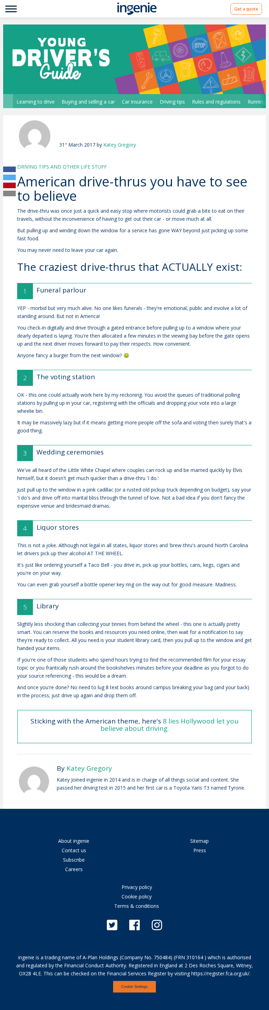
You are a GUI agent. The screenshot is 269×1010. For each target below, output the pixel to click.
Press (199, 850)
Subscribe (74, 859)
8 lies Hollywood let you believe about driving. (170, 724)
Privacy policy (137, 887)
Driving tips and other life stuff (62, 166)
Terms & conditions (136, 906)
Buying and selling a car (88, 101)
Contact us (74, 850)
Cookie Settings (134, 986)
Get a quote (246, 9)
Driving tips (172, 101)
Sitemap (199, 841)
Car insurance (137, 101)
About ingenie (73, 841)
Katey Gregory (119, 144)
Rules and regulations (216, 101)
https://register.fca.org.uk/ (220, 973)
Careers (74, 869)
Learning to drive (35, 101)
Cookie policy (137, 896)
